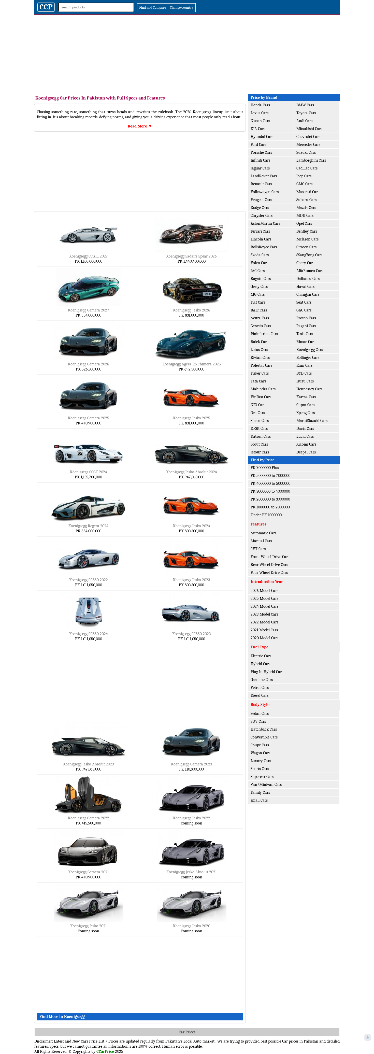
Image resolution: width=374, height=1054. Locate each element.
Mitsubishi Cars (309, 128)
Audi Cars (304, 121)
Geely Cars (259, 286)
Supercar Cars (262, 776)
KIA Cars (258, 128)
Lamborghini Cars (311, 160)
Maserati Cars (307, 192)
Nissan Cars (260, 121)
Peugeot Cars (261, 199)
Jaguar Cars (260, 168)
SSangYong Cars (309, 255)
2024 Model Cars (264, 606)
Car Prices (187, 1032)
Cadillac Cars (307, 168)
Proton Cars (306, 318)
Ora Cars (258, 412)
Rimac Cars (305, 341)
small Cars (259, 800)
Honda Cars (260, 105)
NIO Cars (258, 405)
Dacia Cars (305, 428)
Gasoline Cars (262, 679)
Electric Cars (261, 656)
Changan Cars (307, 294)
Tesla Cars (304, 334)
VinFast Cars (261, 397)
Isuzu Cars (305, 381)
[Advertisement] (187, 53)
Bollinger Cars (307, 357)
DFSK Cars (259, 428)
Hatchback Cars (264, 729)
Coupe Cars (260, 745)
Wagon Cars (260, 753)
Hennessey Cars (309, 389)
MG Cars (258, 294)
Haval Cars (305, 286)
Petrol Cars (260, 687)
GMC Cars (304, 184)
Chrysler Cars (261, 215)
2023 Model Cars (264, 614)
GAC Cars (303, 310)
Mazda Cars (306, 207)
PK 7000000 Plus (265, 467)
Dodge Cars (260, 207)
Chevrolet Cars (308, 136)
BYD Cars (304, 373)
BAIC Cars (259, 310)
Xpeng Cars (305, 412)
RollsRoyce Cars (264, 247)
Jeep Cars (303, 176)
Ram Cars (304, 365)
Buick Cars (259, 341)
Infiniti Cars (260, 160)
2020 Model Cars (264, 638)
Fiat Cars (258, 302)
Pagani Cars (306, 326)
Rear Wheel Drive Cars (269, 564)
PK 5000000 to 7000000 (270, 475)
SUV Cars (258, 721)
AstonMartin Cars (265, 223)
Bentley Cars (306, 231)
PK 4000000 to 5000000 (270, 483)
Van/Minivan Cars (266, 784)
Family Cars (260, 792)
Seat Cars (303, 302)
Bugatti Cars (261, 278)
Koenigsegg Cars (309, 349)
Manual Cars (261, 541)
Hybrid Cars (260, 664)
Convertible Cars (264, 737)
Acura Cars (260, 318)
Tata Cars (258, 381)
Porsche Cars (261, 152)
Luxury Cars (261, 761)
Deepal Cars (306, 452)
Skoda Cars (260, 255)
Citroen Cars (306, 247)
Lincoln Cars (261, 239)
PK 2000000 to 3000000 (270, 499)
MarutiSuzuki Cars (311, 420)
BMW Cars (305, 105)
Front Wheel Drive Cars (270, 556)
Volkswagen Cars (265, 192)
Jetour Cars (260, 452)
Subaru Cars (306, 199)
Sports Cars (260, 768)
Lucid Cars (305, 436)
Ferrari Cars (260, 231)
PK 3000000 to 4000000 (270, 491)
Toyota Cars (306, 113)
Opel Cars (304, 223)
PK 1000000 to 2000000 (270, 507)
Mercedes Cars (308, 144)
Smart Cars (260, 420)
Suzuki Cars (306, 152)
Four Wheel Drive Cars (269, 572)
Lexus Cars (259, 113)
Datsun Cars (261, 436)
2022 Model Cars (264, 622)
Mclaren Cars (307, 239)
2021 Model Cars (264, 630)
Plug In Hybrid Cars (267, 672)
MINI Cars (304, 215)
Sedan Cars (260, 713)
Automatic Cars (263, 533)
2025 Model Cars (264, 598)
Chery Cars (305, 263)
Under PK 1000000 (266, 515)
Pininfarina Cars (264, 334)
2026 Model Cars (264, 590)
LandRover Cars (264, 176)
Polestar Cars (261, 365)
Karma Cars (306, 397)
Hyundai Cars (262, 136)
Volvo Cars (259, 263)
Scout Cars (259, 444)
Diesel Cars (259, 695)
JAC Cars (258, 270)
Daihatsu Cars (308, 278)
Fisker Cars (260, 373)
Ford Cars (258, 144)
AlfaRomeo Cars (309, 270)
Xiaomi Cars (306, 444)
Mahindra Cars (263, 389)
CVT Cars (258, 549)
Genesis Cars (261, 326)
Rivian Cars (260, 357)
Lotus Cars (259, 349)
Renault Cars (261, 184)
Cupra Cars (305, 405)
